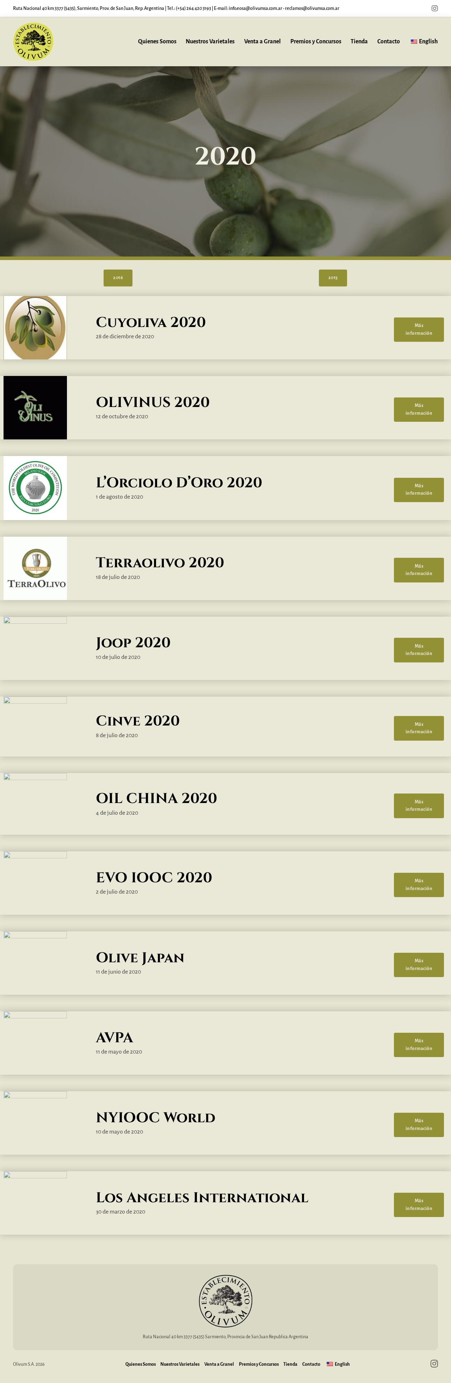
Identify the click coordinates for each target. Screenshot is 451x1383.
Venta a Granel (262, 41)
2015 (333, 277)
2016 (118, 277)
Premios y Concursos (315, 41)
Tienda (359, 41)
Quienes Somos (157, 41)
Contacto (388, 41)
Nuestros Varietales (210, 41)
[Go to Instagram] (435, 8)
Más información (419, 329)
